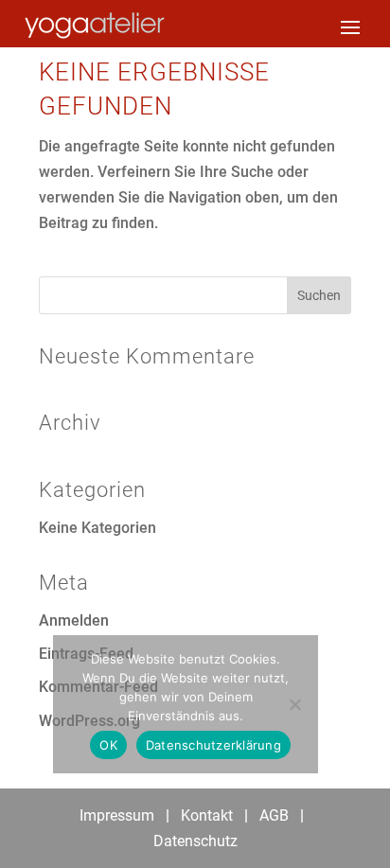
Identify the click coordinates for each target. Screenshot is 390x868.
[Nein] (294, 704)
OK (108, 745)
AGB (274, 815)
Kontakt (207, 815)
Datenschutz (195, 841)
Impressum (117, 815)
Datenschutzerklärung (213, 745)
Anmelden (74, 620)
